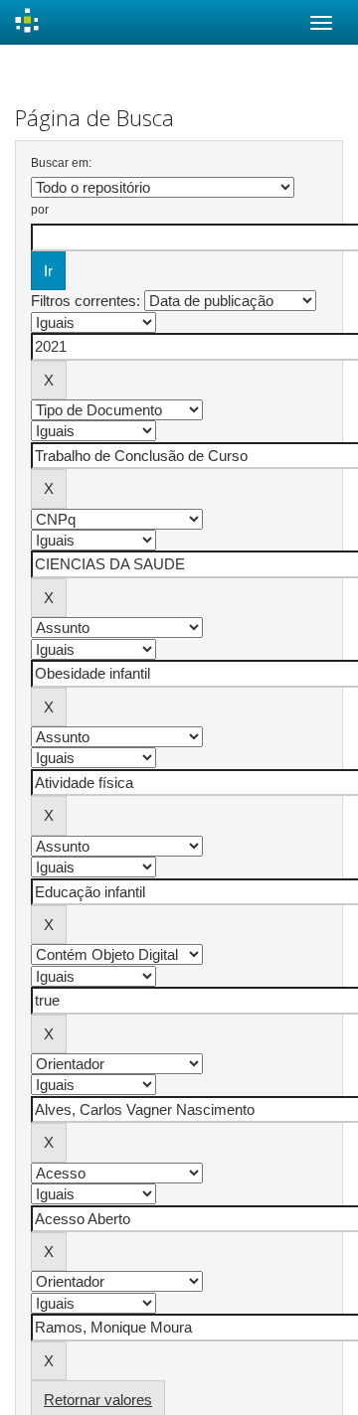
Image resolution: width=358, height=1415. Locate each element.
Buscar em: (61, 163)
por (40, 210)
